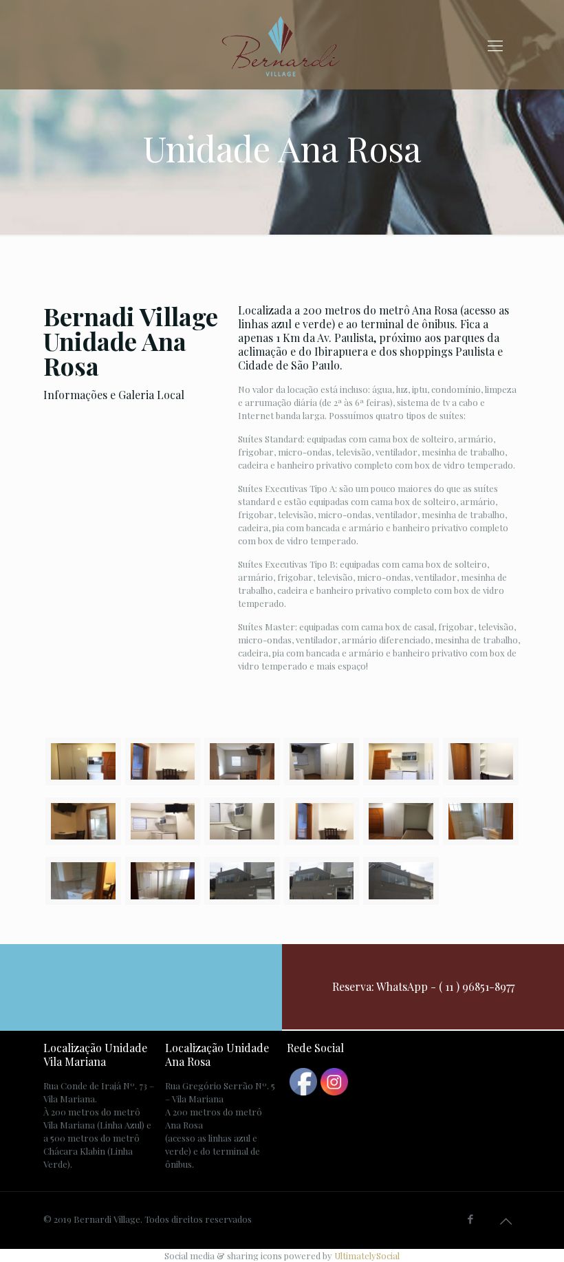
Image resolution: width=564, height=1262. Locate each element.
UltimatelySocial (367, 1255)
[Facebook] (471, 1219)
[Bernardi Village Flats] (282, 44)
